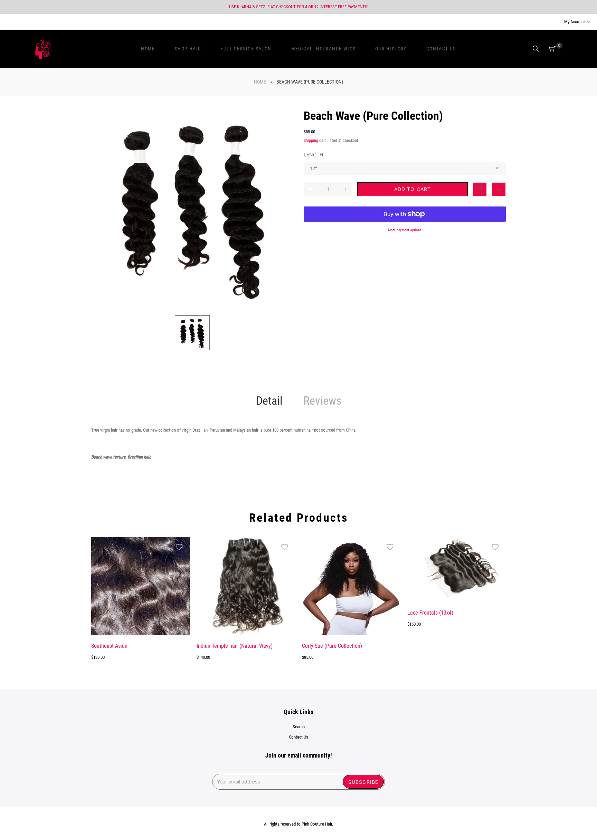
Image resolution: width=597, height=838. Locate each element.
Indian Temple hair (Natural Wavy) (235, 646)
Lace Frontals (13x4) (430, 612)
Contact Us (298, 737)
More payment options (404, 230)
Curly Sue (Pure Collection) (332, 646)
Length (313, 154)
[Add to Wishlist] (480, 189)
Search (299, 726)
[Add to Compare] (499, 189)
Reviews (322, 400)
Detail (269, 400)
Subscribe (363, 782)
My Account (574, 21)
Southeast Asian (109, 646)
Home (260, 82)
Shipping (311, 140)
